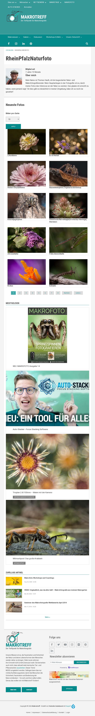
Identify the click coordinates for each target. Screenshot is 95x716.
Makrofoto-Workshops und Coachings (39, 578)
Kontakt (29, 690)
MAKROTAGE (53, 3)
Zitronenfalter (13, 254)
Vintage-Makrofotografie (24, 497)
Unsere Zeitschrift (73, 37)
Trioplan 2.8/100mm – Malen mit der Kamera (32, 492)
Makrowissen (13, 37)
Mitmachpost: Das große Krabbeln (27, 558)
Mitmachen (23, 3)
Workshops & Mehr (53, 37)
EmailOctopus (74, 667)
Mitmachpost (19, 563)
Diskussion (38, 37)
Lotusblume (12, 155)
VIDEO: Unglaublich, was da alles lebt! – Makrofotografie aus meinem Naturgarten (55, 590)
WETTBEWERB (37, 3)
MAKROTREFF (34, 17)
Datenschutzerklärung (49, 712)
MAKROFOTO (69, 2)
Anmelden (28, 7)
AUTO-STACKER (14, 7)
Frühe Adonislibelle (56, 254)
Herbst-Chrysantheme (16, 187)
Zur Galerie (9, 50)
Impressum (36, 712)
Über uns (10, 3)
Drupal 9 (68, 706)
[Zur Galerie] (15, 16)
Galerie (25, 37)
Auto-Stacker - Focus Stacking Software (30, 429)
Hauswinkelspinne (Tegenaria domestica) (65, 187)
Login (68, 712)
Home (28, 712)
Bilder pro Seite (12, 113)
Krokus (10, 286)
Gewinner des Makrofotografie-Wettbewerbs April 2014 (45, 603)
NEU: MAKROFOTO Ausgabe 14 (26, 366)
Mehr (47, 617)
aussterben (21, 668)
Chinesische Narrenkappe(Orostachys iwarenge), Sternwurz (68, 221)
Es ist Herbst (54, 155)
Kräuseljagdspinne (15, 219)
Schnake (52, 286)
